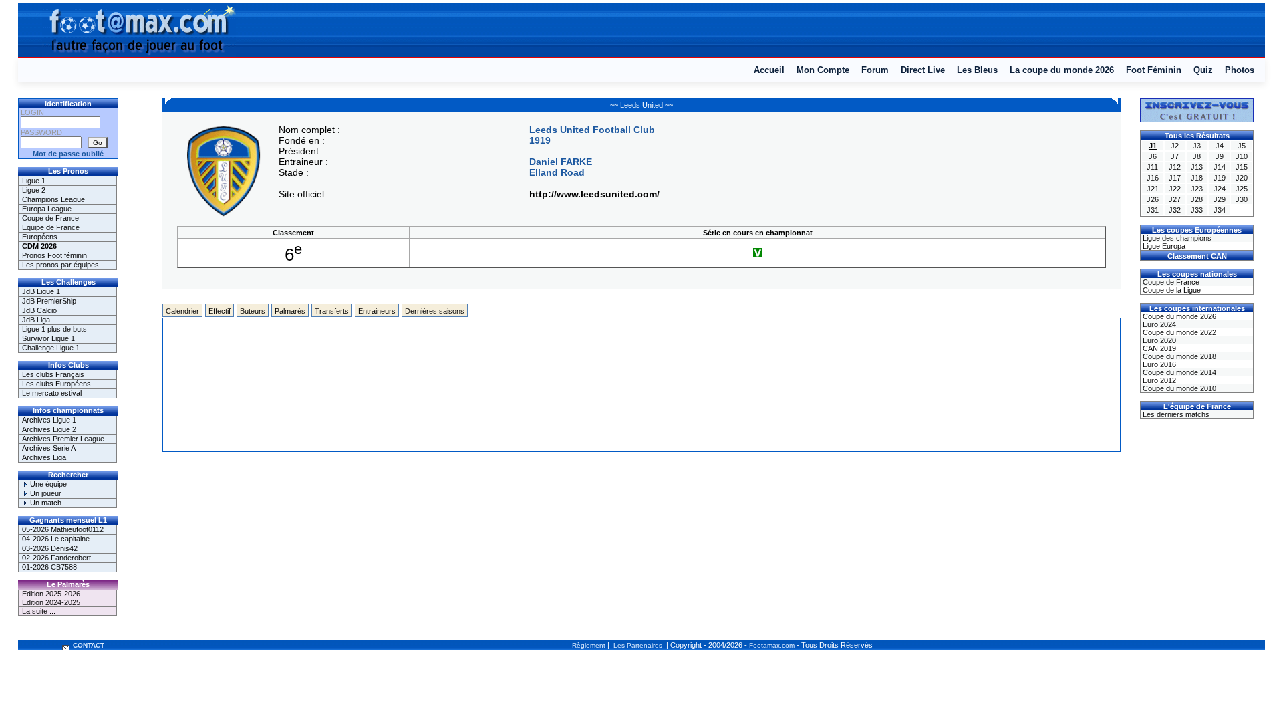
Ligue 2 (33, 190)
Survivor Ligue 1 (48, 338)
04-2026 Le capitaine (56, 539)
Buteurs (252, 311)
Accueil (769, 70)
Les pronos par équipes (60, 265)
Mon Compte (823, 70)
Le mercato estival (52, 393)
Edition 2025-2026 (51, 594)
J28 (1197, 199)
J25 (1242, 189)
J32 (1175, 210)
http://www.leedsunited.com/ (594, 194)
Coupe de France (50, 218)
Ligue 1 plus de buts (54, 329)
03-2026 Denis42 (50, 548)
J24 (1220, 189)
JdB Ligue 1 (41, 291)
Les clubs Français (53, 374)
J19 (1220, 178)
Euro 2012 (1158, 380)
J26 (1153, 199)
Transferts (332, 311)
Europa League (47, 209)
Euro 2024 (1158, 324)
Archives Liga (44, 457)
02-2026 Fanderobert (56, 558)
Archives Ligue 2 (49, 429)
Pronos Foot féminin (54, 255)
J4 (1220, 146)
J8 (1197, 156)
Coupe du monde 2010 (1178, 388)
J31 (1153, 210)
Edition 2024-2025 (51, 602)
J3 (1197, 146)
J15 (1242, 167)
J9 (1220, 156)
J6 (1153, 156)
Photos (1239, 70)
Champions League (53, 199)
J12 (1175, 167)
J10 (1242, 156)
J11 (1152, 167)
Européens (39, 237)
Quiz (1203, 70)
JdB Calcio (39, 310)
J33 (1197, 210)
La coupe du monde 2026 (1062, 70)
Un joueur (44, 493)
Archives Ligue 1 (49, 420)
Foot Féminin (1153, 70)
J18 (1197, 178)
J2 (1175, 146)
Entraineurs (377, 311)
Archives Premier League (63, 439)
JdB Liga (36, 320)
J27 (1175, 199)
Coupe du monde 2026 (1178, 316)
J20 (1242, 178)
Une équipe (47, 484)
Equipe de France (51, 227)
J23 (1197, 189)
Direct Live (923, 70)
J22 (1175, 189)
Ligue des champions (1176, 238)
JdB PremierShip (49, 301)
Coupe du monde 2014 (1178, 372)
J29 (1220, 199)
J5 (1242, 146)
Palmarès (290, 311)
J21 (1153, 189)
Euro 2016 (1158, 364)
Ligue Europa (1163, 246)
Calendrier (182, 311)
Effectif (219, 311)
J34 (1220, 210)
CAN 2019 (1158, 348)
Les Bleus (977, 70)
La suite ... (38, 611)
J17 (1175, 178)
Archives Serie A (49, 448)
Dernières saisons (434, 311)
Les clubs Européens (56, 384)
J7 (1175, 156)
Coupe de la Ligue (1171, 290)
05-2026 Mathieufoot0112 (63, 529)
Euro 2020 (1158, 340)
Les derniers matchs (1175, 414)
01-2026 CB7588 (49, 567)
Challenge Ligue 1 (51, 348)
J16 (1153, 178)
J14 (1220, 167)
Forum (875, 70)
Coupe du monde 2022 (1178, 332)
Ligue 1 (33, 180)
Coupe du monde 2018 (1178, 356)
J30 (1242, 199)
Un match (44, 503)
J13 (1197, 167)
